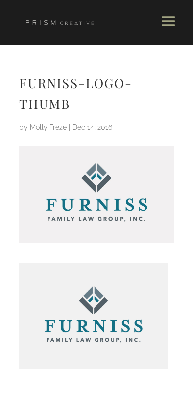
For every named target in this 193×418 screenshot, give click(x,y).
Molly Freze (48, 127)
